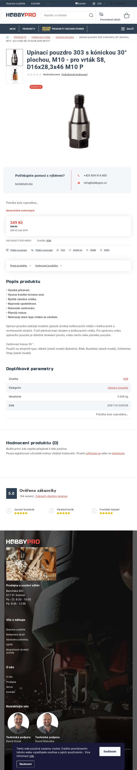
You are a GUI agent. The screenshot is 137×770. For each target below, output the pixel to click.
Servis (9, 687)
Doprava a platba (15, 3)
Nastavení (26, 764)
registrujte (118, 453)
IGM (48, 240)
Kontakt (35, 3)
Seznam (81, 3)
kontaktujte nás (24, 183)
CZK (99, 3)
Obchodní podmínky (17, 639)
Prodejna (11, 682)
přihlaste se (93, 453)
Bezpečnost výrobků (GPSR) (17, 651)
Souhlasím (110, 751)
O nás (9, 676)
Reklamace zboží (15, 634)
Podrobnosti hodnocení (74, 74)
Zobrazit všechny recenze (51, 496)
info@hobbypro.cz (95, 182)
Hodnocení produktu (46, 265)
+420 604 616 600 (95, 175)
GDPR (9, 644)
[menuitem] (12, 29)
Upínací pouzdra (118, 387)
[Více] (127, 29)
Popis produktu (18, 265)
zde (31, 756)
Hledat (91, 15)
